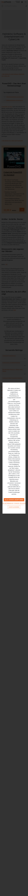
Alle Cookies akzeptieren (14, 500)
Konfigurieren (14, 507)
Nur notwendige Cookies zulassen (14, 503)
